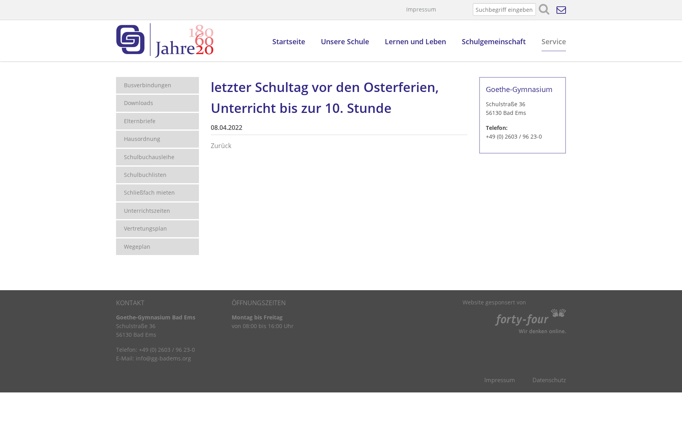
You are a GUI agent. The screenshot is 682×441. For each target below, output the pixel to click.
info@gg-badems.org (163, 358)
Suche (544, 9)
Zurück (221, 145)
